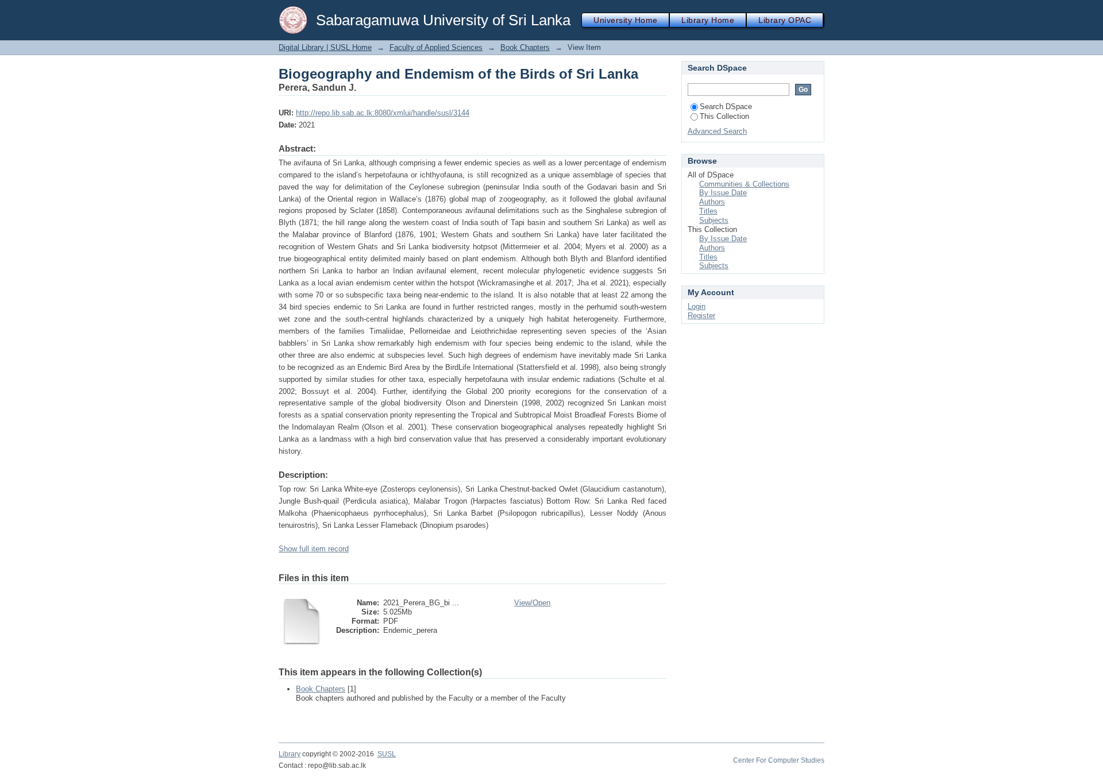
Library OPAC (784, 20)
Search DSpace (726, 106)
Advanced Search (717, 131)
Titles (708, 211)
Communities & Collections (744, 184)
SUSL (386, 754)
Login (696, 306)
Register (701, 315)
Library (289, 754)
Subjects (713, 220)
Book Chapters (525, 47)
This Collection (724, 116)
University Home (625, 20)
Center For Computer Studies (778, 760)
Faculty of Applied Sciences (436, 47)
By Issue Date (723, 192)
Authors (712, 202)
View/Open (532, 602)
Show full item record (314, 548)
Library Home (707, 20)
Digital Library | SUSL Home (325, 47)
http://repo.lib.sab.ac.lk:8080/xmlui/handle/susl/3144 (382, 113)
